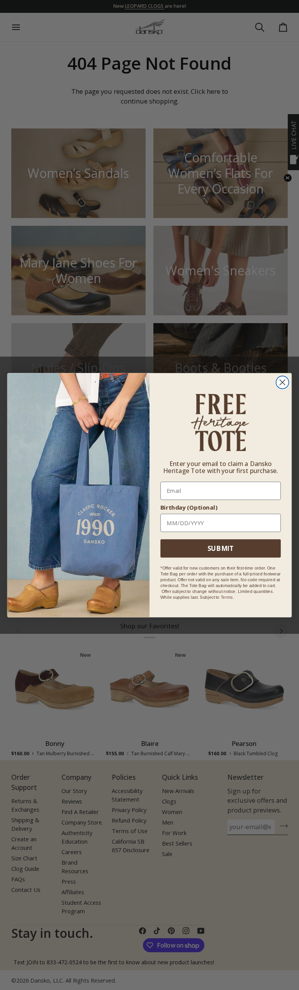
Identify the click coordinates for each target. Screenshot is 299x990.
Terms (227, 597)
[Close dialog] (282, 382)
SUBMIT (221, 548)
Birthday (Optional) (188, 507)
